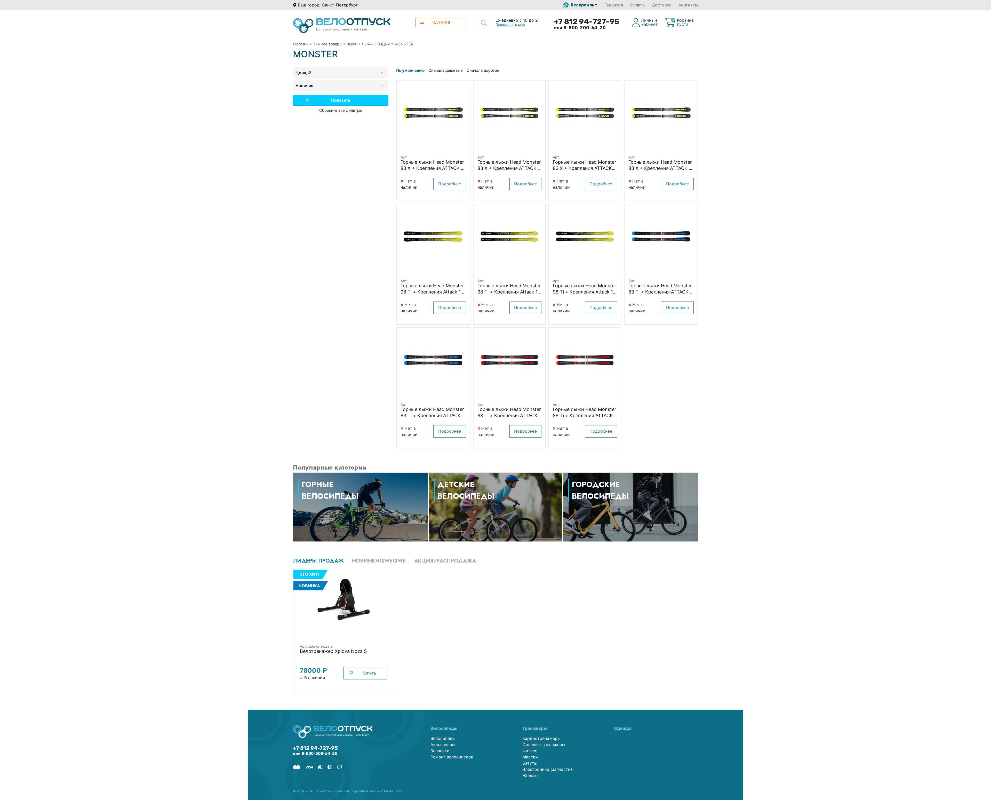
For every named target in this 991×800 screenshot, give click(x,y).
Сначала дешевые (445, 70)
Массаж (530, 756)
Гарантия (613, 4)
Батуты (529, 763)
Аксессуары (442, 744)
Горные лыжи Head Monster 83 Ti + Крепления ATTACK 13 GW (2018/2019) (660, 292)
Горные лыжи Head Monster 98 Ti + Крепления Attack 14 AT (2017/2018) (509, 292)
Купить (369, 673)
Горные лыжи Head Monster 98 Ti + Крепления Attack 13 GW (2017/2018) (432, 292)
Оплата (637, 4)
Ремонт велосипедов (451, 756)
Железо (530, 775)
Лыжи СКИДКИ (376, 44)
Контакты (688, 4)
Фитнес (529, 750)
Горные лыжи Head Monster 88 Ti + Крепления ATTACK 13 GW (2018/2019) (509, 415)
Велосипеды (442, 738)
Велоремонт (583, 5)
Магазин (301, 44)
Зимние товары (327, 44)
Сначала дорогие (483, 70)
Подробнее (449, 183)
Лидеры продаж (318, 561)
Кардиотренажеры (541, 738)
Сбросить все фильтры (340, 110)
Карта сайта (393, 791)
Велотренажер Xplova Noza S (333, 651)
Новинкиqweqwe (379, 561)
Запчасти (440, 750)
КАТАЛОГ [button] (442, 22)
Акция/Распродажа (445, 561)
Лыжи (351, 44)
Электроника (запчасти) (547, 769)
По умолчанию (410, 70)
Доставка (662, 4)
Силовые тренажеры (543, 744)
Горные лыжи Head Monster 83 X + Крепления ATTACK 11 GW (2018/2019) (433, 168)
